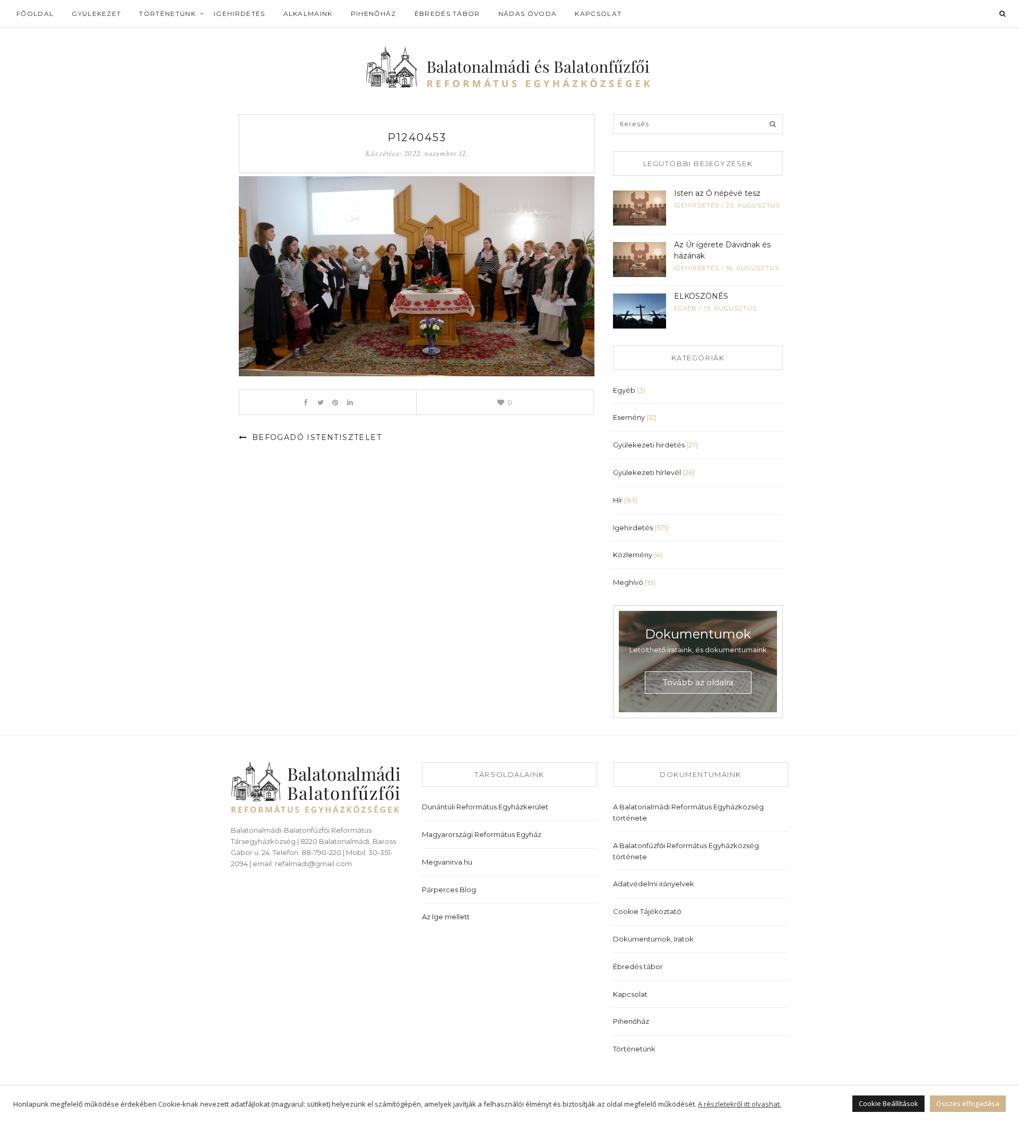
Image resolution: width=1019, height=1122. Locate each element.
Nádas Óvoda (527, 14)
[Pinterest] (335, 402)
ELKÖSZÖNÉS (701, 296)
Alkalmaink (308, 14)
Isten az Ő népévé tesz (717, 193)
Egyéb (685, 308)
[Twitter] (320, 402)
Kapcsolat (598, 14)
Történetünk (167, 14)
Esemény (629, 417)
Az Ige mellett (446, 916)
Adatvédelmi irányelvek (653, 883)
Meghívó (628, 582)
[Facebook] (305, 402)
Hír (618, 500)
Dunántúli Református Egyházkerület (485, 806)
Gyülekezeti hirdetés (649, 445)
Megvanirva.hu (447, 862)
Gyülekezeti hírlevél (647, 472)
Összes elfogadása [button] (967, 1103)
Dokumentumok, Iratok (653, 939)
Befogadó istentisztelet (315, 437)
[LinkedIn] (350, 402)
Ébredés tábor (447, 14)
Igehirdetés (239, 14)
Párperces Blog (449, 889)
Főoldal (35, 14)
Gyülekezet (96, 14)
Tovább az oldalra (698, 682)
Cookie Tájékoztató (647, 911)
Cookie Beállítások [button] (888, 1103)
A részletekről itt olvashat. (739, 1104)
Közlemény (632, 554)
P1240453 (416, 137)
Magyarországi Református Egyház (481, 834)
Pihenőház (373, 14)
